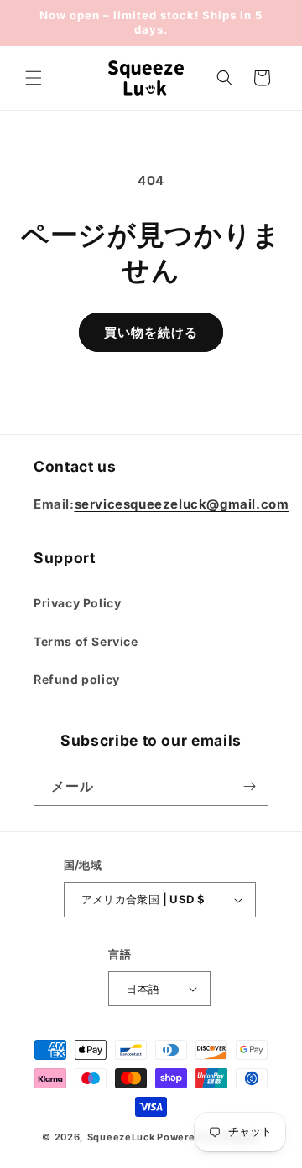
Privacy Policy (77, 603)
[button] (33, 77)
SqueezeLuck (121, 1137)
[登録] (249, 786)
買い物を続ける (151, 332)
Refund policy (77, 679)
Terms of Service (86, 641)
